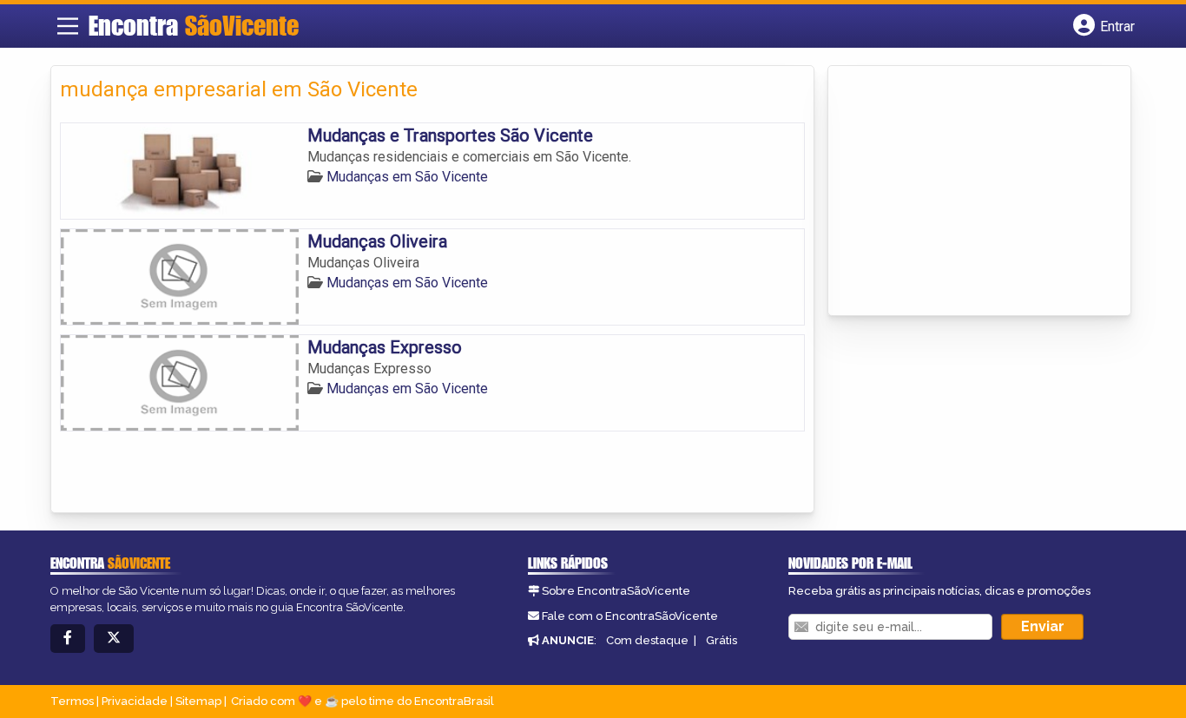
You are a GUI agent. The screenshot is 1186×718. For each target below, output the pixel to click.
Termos (72, 701)
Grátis (721, 640)
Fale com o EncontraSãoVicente (630, 615)
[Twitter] (114, 638)
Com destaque (647, 640)
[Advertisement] (967, 191)
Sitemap (198, 701)
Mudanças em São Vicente (407, 176)
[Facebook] (67, 638)
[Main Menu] (67, 26)
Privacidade (135, 701)
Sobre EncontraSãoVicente (616, 590)
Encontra (194, 25)
